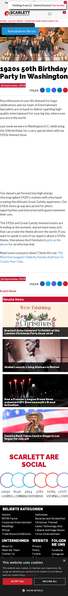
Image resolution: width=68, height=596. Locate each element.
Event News (8, 291)
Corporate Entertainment (17, 522)
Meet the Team (11, 550)
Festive (6, 514)
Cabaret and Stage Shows (50, 530)
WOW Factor (10, 518)
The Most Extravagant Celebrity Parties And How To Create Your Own (31, 257)
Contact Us (8, 553)
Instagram (58, 553)
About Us (7, 546)
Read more (31, 575)
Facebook (57, 550)
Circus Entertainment (47, 533)
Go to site (58, 5)
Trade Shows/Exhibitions (16, 533)
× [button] (64, 560)
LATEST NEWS (15, 21)
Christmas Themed (46, 522)
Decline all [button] (50, 581)
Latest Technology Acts (49, 526)
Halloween (41, 514)
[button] (42, 90)
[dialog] (34, 576)
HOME (3, 21)
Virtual (6, 530)
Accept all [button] (17, 581)
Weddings (8, 526)
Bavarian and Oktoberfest (50, 518)
